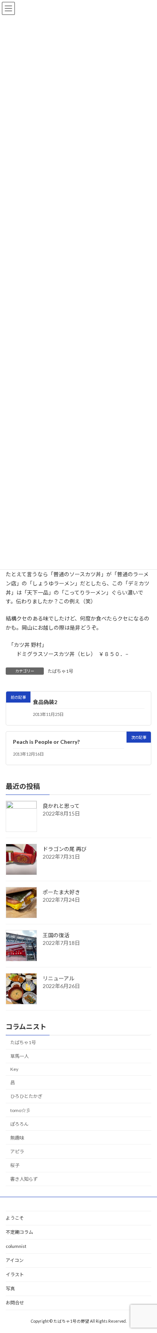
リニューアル (58, 978)
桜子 (14, 1166)
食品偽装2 (45, 702)
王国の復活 (56, 935)
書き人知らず (24, 1179)
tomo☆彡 (20, 1110)
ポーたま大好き (61, 892)
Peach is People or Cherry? (46, 741)
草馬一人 (19, 1056)
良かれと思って (61, 806)
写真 (10, 1288)
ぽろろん (19, 1124)
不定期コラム (19, 1232)
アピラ (17, 1151)
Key (14, 1069)
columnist (16, 1246)
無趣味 (17, 1138)
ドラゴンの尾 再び (65, 849)
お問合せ (15, 1303)
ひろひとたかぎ (26, 1096)
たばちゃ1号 (60, 671)
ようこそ (15, 1218)
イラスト (15, 1274)
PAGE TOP (146, 1284)
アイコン (15, 1260)
